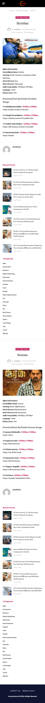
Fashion (5, 284)
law (4, 298)
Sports (5, 319)
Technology (7, 323)
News (4, 305)
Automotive (7, 267)
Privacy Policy (28, 691)
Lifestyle (6, 302)
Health (5, 291)
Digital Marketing (9, 274)
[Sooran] (22, 383)
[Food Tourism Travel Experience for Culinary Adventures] (7, 222)
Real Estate (7, 312)
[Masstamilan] (22, 3)
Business (6, 270)
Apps (4, 263)
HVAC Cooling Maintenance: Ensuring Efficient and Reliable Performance (26, 233)
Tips (4, 326)
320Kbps (26, 106)
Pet (4, 309)
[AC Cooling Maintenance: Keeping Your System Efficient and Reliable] (7, 248)
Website (5, 333)
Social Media (7, 316)
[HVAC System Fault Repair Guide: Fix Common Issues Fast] (7, 197)
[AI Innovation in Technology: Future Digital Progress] (7, 172)
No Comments (18, 32)
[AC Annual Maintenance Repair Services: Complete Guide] (7, 185)
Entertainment (8, 281)
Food (4, 288)
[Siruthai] (22, 51)
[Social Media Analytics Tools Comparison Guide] (7, 209)
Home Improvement (9, 295)
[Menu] (3, 3)
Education (6, 277)
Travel (5, 330)
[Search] (42, 3)
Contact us (15, 691)
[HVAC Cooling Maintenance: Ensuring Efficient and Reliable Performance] (7, 234)
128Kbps (34, 106)
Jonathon (17, 29)
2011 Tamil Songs (22, 17)
